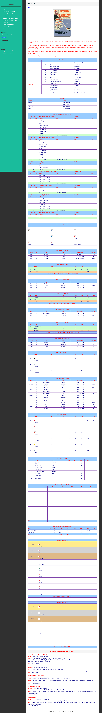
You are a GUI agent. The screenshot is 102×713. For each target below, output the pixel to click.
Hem (4, 9)
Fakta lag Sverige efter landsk (10, 18)
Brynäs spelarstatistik (8, 24)
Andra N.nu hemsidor (8, 53)
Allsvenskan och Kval (8, 13)
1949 (34, 7)
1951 (29, 7)
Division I (5, 16)
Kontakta (5, 29)
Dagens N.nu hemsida (8, 51)
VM (31, 7)
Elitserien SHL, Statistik (9, 11)
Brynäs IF (5, 22)
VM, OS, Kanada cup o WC (10, 20)
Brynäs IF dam (6, 26)
